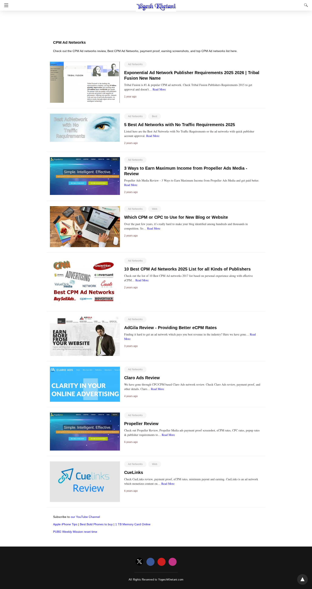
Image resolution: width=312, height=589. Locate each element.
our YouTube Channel (85, 517)
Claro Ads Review (142, 377)
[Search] (305, 5)
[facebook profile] (150, 562)
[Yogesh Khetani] (156, 5)
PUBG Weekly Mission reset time (75, 531)
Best (154, 116)
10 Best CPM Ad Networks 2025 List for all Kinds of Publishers (187, 269)
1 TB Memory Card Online (132, 524)
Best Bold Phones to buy (96, 524)
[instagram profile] (173, 562)
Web (154, 208)
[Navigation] (5, 5)
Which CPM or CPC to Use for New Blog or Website (176, 217)
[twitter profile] (139, 562)
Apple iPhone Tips (65, 524)
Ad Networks (135, 64)
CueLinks (133, 472)
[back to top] (302, 579)
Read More (159, 89)
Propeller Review (141, 423)
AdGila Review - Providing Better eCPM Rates (170, 327)
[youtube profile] (161, 562)
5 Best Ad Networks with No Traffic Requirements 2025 (179, 124)
